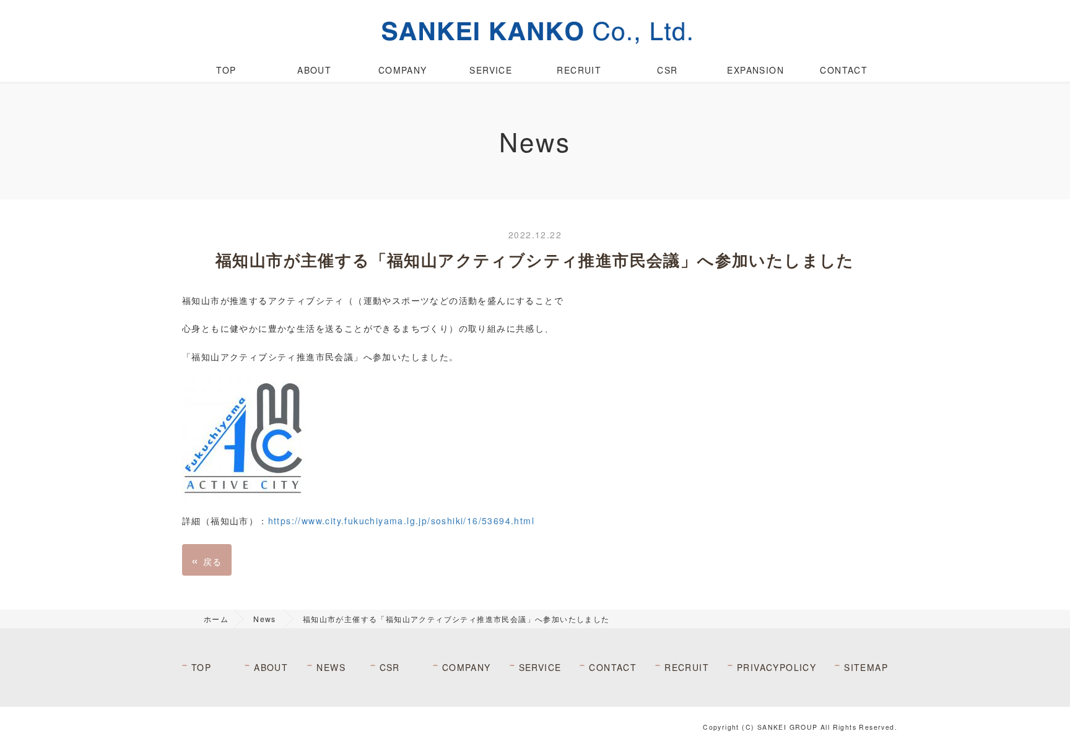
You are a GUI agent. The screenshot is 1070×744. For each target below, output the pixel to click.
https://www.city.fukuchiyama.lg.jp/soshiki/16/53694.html (401, 520)
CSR (667, 70)
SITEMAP (866, 667)
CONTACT (844, 70)
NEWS (331, 667)
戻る (206, 560)
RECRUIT (579, 70)
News (264, 618)
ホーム (216, 618)
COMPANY (402, 70)
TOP (226, 70)
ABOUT (314, 70)
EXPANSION (755, 70)
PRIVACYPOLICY (776, 667)
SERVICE (490, 70)
